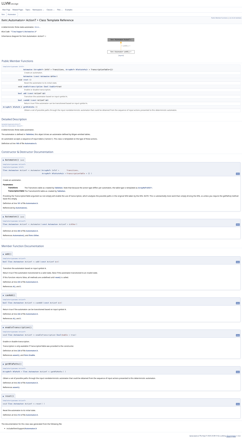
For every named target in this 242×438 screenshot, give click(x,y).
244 (18, 314)
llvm (3, 14)
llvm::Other (34, 235)
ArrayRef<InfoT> (145, 188)
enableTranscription (32, 87)
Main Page (6, 10)
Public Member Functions (219, 18)
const (36, 76)
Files (59, 10)
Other (54, 76)
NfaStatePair (82, 70)
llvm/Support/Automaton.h (24, 32)
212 (18, 415)
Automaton (12, 14)
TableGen (30, 134)
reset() (58, 277)
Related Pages (17, 10)
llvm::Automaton (10, 170)
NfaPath (16, 107)
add (24, 93)
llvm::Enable (29, 355)
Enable (53, 87)
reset (25, 80)
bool (46, 87)
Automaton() (21, 208)
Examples (68, 10)
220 (18, 350)
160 (17, 143)
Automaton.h (30, 143)
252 (18, 383)
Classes (50, 10)
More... (38, 27)
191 (18, 203)
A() (14, 286)
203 (18, 231)
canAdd (26, 100)
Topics (27, 10)
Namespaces (37, 10)
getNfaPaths (28, 107)
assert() (16, 355)
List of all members (235, 18)
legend (121, 55)
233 (18, 282)
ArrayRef (38, 70)
